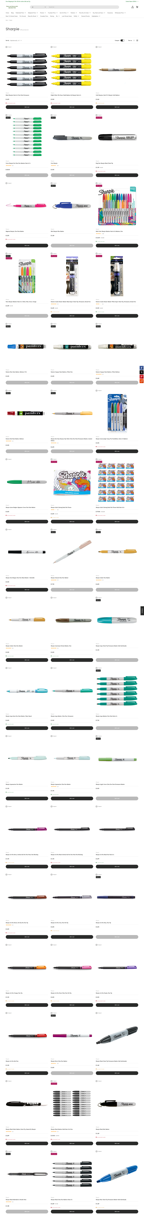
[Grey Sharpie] (72, 138)
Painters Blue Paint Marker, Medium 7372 (16, 372)
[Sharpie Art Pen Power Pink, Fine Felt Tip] (72, 967)
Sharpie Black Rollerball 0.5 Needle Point (16, 1199)
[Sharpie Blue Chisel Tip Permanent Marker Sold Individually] (117, 1174)
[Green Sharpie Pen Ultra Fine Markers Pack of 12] (27, 138)
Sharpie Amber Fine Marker (103, 577)
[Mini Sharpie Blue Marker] (72, 206)
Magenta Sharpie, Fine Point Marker (15, 231)
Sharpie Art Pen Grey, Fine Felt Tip (59, 922)
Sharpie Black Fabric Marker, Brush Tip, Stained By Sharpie (21, 1129)
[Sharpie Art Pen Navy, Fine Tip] (117, 897)
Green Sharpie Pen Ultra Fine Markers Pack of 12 (18, 163)
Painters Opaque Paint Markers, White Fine (62, 372)
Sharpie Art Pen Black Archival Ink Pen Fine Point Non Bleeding (67, 854)
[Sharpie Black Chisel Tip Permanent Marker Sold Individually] (117, 1036)
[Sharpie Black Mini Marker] (117, 1104)
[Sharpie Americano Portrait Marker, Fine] (72, 620)
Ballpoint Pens (32, 13)
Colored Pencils (85, 16)
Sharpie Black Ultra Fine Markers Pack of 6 (61, 1199)
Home (7, 13)
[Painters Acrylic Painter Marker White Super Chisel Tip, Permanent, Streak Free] (117, 276)
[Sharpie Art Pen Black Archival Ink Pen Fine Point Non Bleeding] (72, 829)
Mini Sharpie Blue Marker (57, 231)
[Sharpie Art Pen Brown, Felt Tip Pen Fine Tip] (27, 897)
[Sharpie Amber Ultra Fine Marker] (27, 620)
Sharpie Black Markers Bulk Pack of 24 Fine (62, 1129)
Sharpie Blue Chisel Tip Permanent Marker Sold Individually (111, 1199)
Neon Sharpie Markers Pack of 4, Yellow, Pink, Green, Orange (21, 301)
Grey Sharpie (54, 163)
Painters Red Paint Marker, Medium (15, 438)
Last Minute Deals (67, 16)
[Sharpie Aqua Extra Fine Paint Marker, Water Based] (27, 691)
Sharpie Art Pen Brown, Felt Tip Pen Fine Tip (17, 922)
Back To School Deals (12, 16)
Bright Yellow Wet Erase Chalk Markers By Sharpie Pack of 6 (66, 95)
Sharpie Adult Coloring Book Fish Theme (61, 507)
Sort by (7, 40)
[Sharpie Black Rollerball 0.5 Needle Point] (27, 1174)
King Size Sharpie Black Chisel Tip (104, 163)
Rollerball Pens (20, 13)
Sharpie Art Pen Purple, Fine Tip (104, 993)
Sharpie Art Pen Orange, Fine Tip (14, 993)
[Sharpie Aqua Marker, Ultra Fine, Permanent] (72, 691)
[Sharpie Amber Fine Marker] (117, 552)
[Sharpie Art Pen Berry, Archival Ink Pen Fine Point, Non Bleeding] (27, 829)
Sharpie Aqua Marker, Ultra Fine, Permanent (62, 716)
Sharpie (10, 20)
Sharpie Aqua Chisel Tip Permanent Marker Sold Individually (111, 646)
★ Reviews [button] (142, 610)
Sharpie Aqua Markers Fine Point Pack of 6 (106, 716)
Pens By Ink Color (84, 13)
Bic (57, 16)
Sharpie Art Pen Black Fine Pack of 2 (105, 854)
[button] (137, 7)
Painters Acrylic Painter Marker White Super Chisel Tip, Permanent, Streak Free (116, 301)
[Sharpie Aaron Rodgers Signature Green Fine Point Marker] (27, 482)
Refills (75, 16)
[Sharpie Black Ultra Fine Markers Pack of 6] (72, 1174)
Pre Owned (23, 16)
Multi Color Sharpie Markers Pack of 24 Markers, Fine (109, 231)
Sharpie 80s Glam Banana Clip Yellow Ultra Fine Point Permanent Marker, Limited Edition (71, 439)
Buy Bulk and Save (98, 13)
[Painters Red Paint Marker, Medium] (27, 413)
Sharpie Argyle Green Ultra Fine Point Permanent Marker (110, 784)
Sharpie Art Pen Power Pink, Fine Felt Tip (61, 993)
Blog (12, 13)
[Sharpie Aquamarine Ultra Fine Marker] (72, 759)
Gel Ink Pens (63, 13)
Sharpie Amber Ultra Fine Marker (14, 646)
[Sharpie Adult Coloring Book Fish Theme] (72, 482)
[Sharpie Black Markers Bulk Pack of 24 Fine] (72, 1104)
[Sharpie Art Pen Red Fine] (27, 1036)
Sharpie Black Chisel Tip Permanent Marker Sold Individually (111, 1061)
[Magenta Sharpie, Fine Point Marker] (27, 206)
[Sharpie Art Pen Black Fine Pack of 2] (117, 829)
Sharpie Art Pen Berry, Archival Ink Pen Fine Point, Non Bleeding (22, 854)
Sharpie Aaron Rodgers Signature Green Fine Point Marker (20, 507)
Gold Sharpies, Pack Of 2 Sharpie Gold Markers (108, 95)
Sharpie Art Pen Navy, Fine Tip (103, 922)
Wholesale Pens (119, 13)
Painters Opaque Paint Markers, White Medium (108, 372)
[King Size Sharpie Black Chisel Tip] (117, 138)
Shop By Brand (32, 16)
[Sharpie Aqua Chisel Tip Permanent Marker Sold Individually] (117, 620)
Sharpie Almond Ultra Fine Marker (59, 577)
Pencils (42, 13)
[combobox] (74, 7)
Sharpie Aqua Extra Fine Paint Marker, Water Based (19, 716)
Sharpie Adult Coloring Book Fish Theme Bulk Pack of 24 (110, 507)
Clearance (110, 13)
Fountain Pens (52, 13)
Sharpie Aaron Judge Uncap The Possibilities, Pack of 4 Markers (112, 438)
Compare (117, 40)
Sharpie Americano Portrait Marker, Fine (61, 646)
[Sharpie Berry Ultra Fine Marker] (72, 1036)
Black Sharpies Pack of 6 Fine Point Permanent (17, 95)
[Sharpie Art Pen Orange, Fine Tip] (27, 967)
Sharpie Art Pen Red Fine (12, 1061)
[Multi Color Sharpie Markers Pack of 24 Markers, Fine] (117, 206)
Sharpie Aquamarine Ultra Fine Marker (61, 784)
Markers (73, 13)
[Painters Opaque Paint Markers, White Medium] (117, 346)
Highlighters (95, 16)
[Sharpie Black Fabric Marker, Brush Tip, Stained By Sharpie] (27, 1104)
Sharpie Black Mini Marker (102, 1129)
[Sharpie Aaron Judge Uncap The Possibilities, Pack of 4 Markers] (117, 413)
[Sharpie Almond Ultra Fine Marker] (72, 552)
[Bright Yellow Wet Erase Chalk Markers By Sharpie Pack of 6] (72, 70)
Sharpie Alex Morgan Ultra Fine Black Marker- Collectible (20, 577)
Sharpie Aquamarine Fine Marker (14, 784)
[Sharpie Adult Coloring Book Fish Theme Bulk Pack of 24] (117, 482)
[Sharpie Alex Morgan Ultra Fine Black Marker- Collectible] (27, 552)
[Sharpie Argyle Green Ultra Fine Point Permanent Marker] (117, 759)
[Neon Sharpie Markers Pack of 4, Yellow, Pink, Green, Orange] (27, 276)
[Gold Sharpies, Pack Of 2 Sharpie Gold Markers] (117, 70)
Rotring (52, 16)
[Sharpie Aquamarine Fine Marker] (27, 759)
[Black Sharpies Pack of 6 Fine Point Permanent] (27, 70)
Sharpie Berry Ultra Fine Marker (59, 1061)
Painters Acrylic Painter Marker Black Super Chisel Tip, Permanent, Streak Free (71, 301)
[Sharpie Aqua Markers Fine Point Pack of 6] (117, 691)
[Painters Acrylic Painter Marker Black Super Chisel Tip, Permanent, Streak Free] (72, 276)
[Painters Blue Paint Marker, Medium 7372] (27, 346)
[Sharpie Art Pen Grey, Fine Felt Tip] (72, 897)
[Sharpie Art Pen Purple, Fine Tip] (117, 967)
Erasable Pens (44, 16)
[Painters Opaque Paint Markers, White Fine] (72, 346)
